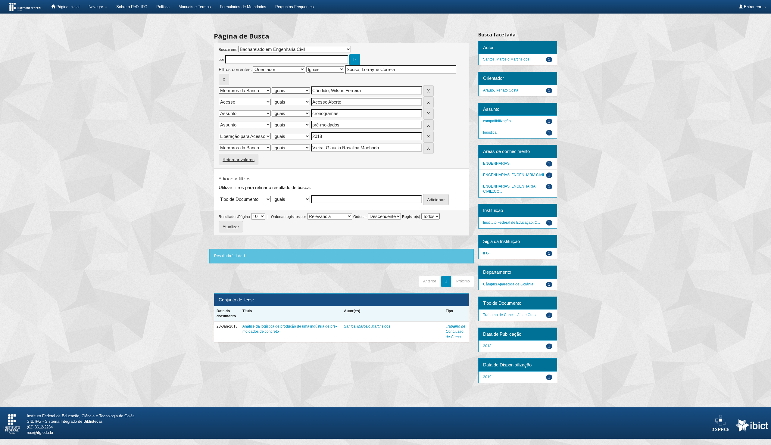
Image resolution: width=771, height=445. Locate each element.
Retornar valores (238, 159)
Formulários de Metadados (243, 7)
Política (163, 7)
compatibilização (497, 121)
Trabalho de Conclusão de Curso (455, 331)
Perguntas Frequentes (294, 7)
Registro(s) (411, 217)
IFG (486, 253)
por (221, 60)
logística (490, 132)
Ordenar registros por (288, 217)
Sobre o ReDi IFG (131, 7)
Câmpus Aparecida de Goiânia (508, 284)
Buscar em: (228, 50)
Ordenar (360, 217)
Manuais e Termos (195, 7)
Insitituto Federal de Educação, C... (511, 222)
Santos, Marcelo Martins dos (367, 326)
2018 (487, 346)
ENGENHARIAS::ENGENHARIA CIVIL (514, 175)
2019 (487, 377)
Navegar (96, 7)
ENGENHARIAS (496, 163)
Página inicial (67, 7)
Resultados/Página (234, 217)
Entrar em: (753, 7)
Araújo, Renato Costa (500, 90)
